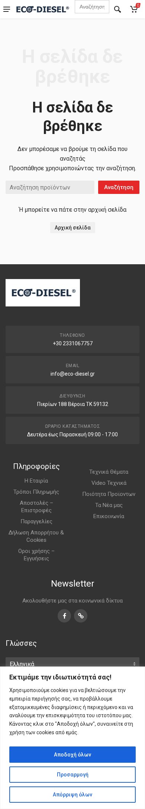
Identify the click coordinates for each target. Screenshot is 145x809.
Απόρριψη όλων (72, 795)
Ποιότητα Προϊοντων (108, 494)
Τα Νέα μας (109, 505)
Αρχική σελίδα (73, 228)
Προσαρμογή (72, 775)
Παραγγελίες (36, 521)
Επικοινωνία (108, 516)
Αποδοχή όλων (72, 755)
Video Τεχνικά (108, 483)
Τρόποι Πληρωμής (36, 492)
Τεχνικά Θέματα (108, 472)
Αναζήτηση (118, 187)
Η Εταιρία (36, 480)
